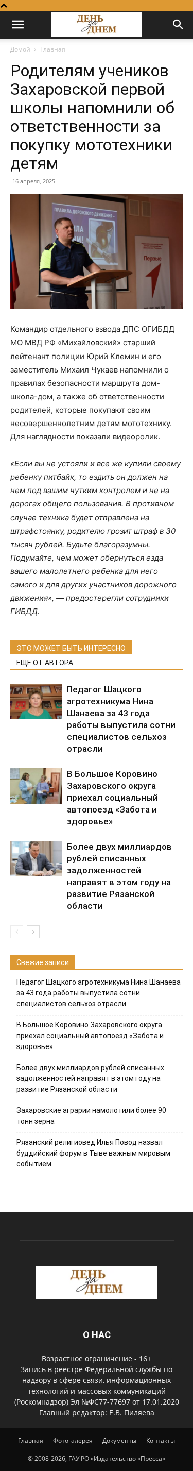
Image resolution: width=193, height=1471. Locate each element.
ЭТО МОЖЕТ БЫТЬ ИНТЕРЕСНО (71, 648)
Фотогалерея (73, 1440)
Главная (52, 49)
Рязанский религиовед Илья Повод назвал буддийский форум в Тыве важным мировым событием (93, 1153)
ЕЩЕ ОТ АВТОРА (44, 662)
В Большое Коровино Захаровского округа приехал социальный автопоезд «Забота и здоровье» (112, 797)
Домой (20, 49)
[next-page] (33, 931)
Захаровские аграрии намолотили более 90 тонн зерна (91, 1115)
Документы (119, 1440)
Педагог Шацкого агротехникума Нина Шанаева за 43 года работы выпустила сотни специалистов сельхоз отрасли (98, 993)
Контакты (160, 1440)
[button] (17, 25)
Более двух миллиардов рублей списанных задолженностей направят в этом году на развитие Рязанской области (90, 1078)
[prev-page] (16, 931)
